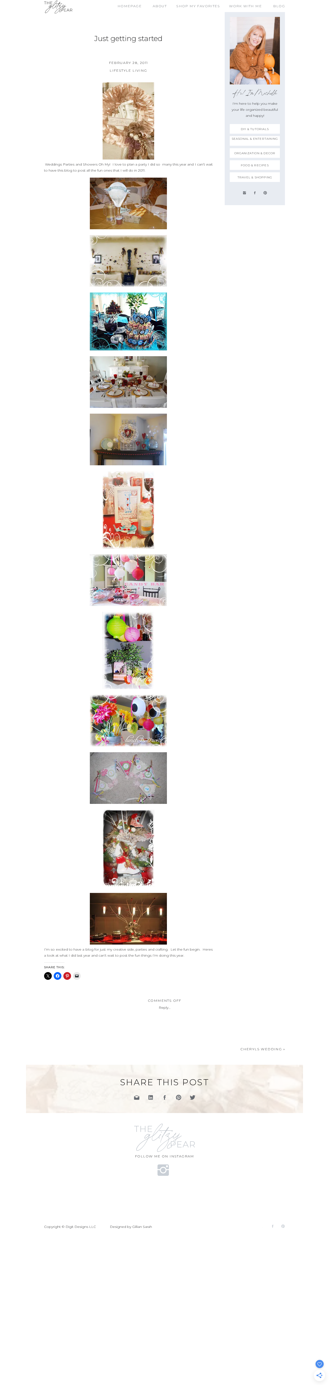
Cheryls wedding (261, 1049)
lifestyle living (128, 70)
